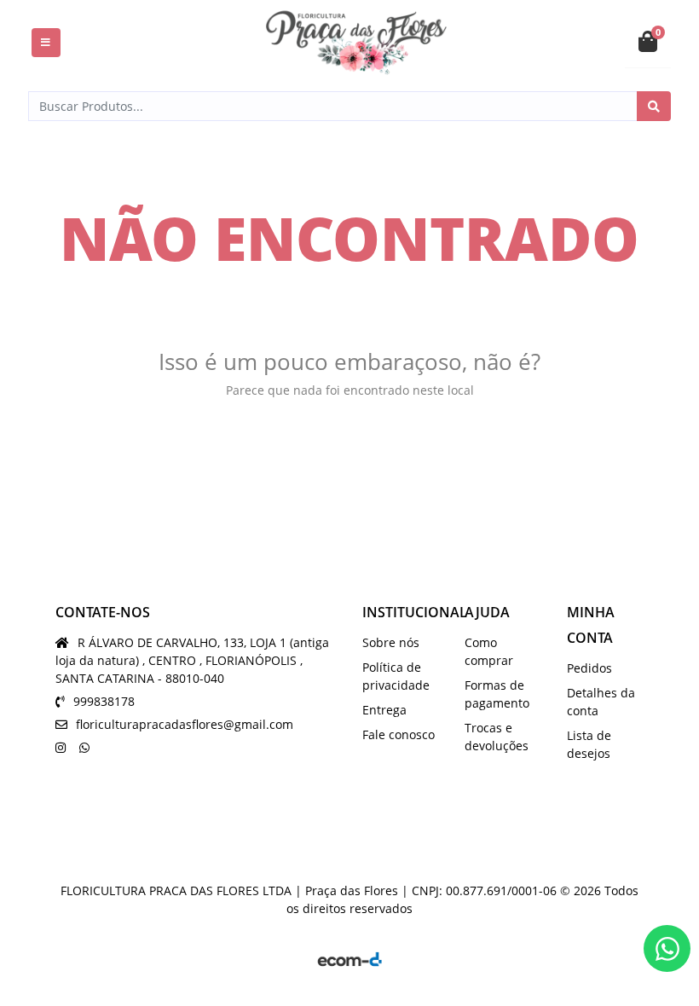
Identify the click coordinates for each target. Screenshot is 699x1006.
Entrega (384, 710)
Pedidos (589, 668)
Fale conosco (398, 734)
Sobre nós (390, 642)
